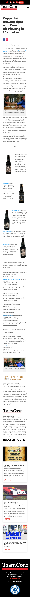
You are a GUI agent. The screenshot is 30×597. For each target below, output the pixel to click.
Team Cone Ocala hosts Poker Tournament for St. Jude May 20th (14, 464)
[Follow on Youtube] (17, 2)
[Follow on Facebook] (7, 2)
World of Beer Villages (8, 315)
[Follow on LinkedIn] (11, 2)
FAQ (11, 578)
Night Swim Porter (7, 231)
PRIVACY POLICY (16, 578)
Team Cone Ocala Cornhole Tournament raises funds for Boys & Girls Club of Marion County (14, 504)
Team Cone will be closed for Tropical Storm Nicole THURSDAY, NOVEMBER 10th (15, 544)
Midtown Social (6, 303)
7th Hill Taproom (6, 335)
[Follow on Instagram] (14, 2)
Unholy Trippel (6, 244)
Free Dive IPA (6, 183)
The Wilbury (5, 345)
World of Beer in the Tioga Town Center (11, 279)
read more (7, 479)
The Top (5, 292)
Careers (21, 2)
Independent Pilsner (16, 210)
